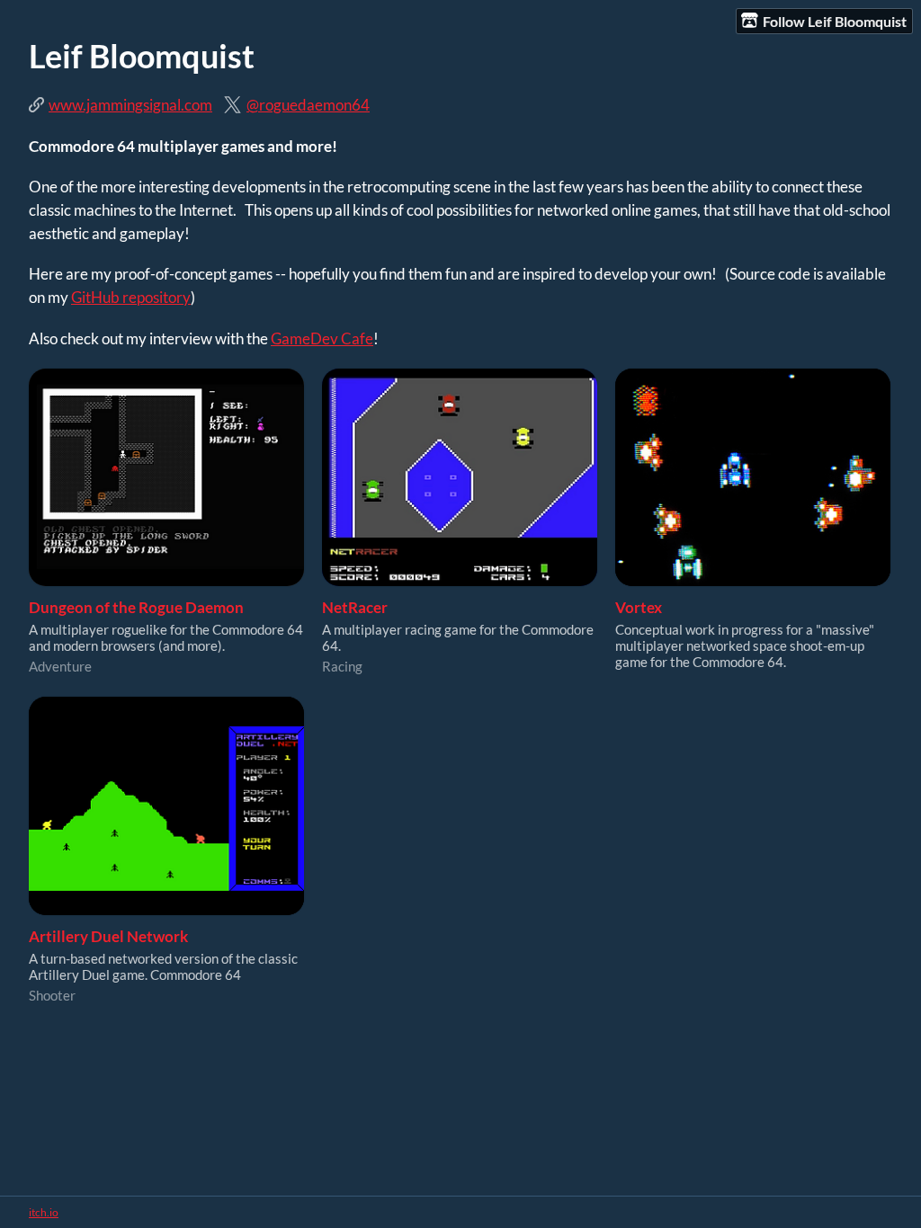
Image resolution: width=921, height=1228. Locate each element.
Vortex (638, 607)
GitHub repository (131, 297)
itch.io (43, 1212)
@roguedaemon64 (308, 104)
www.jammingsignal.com (130, 104)
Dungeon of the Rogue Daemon (136, 607)
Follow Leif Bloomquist (835, 21)
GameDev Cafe (322, 338)
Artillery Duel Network (108, 936)
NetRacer (355, 607)
